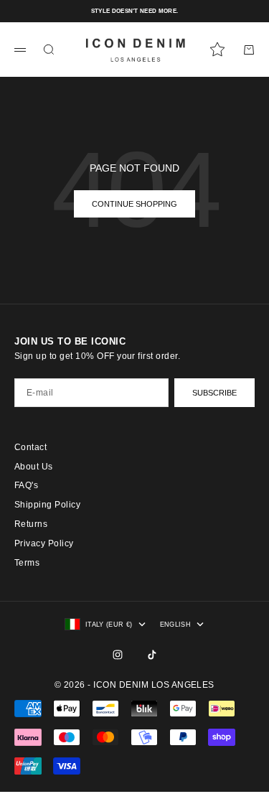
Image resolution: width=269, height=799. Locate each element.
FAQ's (26, 485)
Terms (26, 563)
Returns (30, 524)
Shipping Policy (47, 505)
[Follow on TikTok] (152, 654)
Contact (30, 447)
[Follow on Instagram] (117, 654)
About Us (33, 467)
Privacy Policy (44, 543)
